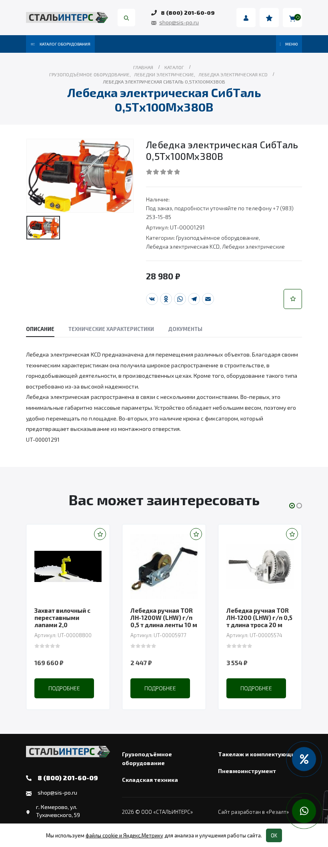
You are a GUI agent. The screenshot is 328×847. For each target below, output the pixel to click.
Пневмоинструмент (247, 770)
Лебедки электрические (253, 246)
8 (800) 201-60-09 (188, 12)
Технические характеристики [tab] (111, 329)
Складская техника (150, 779)
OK (274, 835)
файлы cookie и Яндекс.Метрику (124, 835)
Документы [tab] (185, 329)
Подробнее (64, 688)
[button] (293, 299)
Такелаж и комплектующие (258, 754)
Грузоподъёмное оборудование (217, 237)
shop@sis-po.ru (179, 22)
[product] (68, 566)
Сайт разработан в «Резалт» (253, 812)
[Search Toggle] (126, 17)
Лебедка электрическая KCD (183, 246)
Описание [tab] (40, 329)
